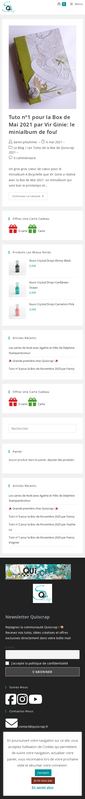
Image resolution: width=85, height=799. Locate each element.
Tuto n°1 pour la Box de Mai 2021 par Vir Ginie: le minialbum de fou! (42, 124)
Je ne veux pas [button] (43, 780)
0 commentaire (25, 158)
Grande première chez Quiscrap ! (33, 361)
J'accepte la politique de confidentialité (39, 663)
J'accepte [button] (43, 773)
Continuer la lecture (30, 197)
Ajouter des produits (61, 460)
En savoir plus (42, 787)
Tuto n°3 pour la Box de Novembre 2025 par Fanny (42, 369)
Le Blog (19, 148)
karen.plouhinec (25, 142)
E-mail (10, 647)
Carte (41, 231)
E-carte (22, 231)
